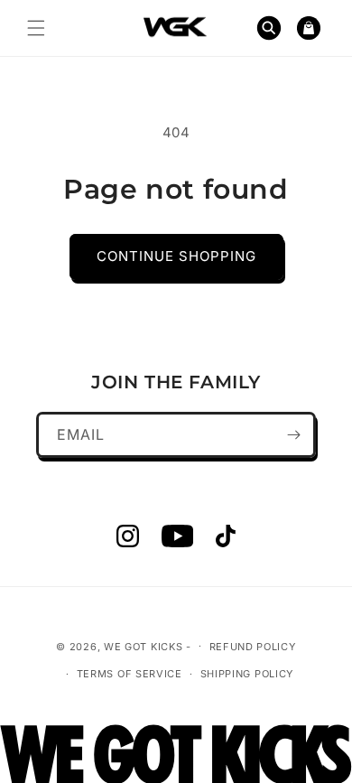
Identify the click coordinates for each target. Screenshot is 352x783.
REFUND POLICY (252, 646)
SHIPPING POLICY (247, 673)
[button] (36, 28)
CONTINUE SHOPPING (176, 256)
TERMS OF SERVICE (129, 673)
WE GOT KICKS (143, 645)
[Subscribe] (293, 435)
